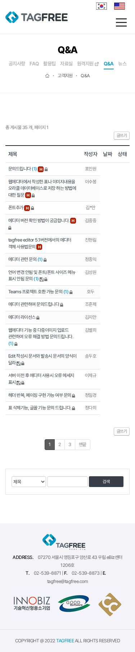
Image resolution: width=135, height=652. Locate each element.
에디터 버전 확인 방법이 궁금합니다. (39, 220)
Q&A (108, 63)
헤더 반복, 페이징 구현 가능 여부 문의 (40, 395)
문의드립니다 (22, 168)
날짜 (107, 154)
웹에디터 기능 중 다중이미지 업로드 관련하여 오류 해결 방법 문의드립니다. (40, 336)
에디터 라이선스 (22, 317)
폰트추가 (16, 207)
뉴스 (122, 63)
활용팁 (49, 63)
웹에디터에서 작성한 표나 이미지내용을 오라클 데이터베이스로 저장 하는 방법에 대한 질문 (42, 188)
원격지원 (85, 63)
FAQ (34, 63)
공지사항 (17, 63)
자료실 (66, 63)
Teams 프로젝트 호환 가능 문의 (38, 291)
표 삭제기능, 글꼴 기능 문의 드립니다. (40, 407)
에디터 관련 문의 (25, 259)
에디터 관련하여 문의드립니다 (34, 304)
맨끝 (82, 444)
